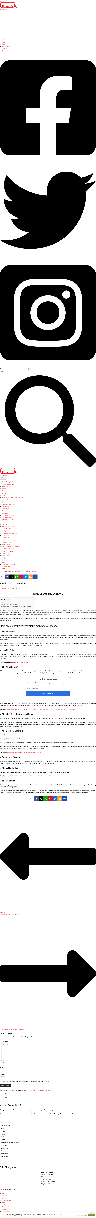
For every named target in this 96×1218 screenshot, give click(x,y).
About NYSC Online (8, 484)
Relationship (5, 1145)
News (51, 1172)
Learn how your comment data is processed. (38, 1090)
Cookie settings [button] (82, 1215)
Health (3, 1134)
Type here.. (4, 1041)
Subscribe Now (48, 693)
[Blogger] (30, 577)
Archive (4, 491)
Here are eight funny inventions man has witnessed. (17, 606)
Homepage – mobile (8, 526)
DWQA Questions (7, 517)
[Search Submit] (29, 369)
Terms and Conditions (8, 564)
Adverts (4, 44)
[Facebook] (48, 161)
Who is (43, 1181)
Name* (2, 1060)
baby (13, 643)
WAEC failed (5, 569)
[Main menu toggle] (3, 477)
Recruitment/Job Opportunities (10, 1142)
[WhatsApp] (16, 577)
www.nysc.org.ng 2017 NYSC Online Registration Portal (19, 571)
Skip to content (4, 1)
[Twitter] (48, 257)
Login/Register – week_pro (10, 533)
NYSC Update (5, 1137)
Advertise (5, 486)
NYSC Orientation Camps (9, 549)
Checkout (5, 499)
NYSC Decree (6, 544)
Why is (43, 1184)
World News (5, 1156)
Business (50, 1174)
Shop (3, 558)
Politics (3, 1140)
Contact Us (5, 51)
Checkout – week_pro (8, 504)
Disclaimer (5, 513)
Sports (3, 1151)
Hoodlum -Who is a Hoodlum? (20, 662)
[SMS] (25, 577)
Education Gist (5, 1126)
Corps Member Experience (10, 511)
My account (5, 535)
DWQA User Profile (7, 520)
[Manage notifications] (91, 1213)
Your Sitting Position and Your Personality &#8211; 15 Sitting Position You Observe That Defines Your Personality (41, 709)
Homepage (5, 524)
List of (43, 1174)
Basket (4, 493)
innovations (48, 611)
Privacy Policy (6, 46)
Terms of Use (6, 566)
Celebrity (3, 1123)
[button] (47, 678)
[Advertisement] (48, 24)
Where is (44, 1179)
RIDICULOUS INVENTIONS (9, 604)
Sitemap (4, 48)
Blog (3, 42)
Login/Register (6, 529)
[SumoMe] (35, 577)
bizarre (33, 618)
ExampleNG (3, 9)
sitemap (4, 562)
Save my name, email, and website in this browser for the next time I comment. (26, 1081)
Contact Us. (74, 1114)
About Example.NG (8, 482)
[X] (11, 577)
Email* (2, 1067)
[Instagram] (48, 366)
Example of (4, 1128)
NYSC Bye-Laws (7, 542)
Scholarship (4, 1148)
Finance (3, 1131)
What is (43, 1177)
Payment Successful (8, 551)
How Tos (44, 1172)
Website (2, 1074)
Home (4, 40)
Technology (4, 1153)
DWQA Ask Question (8, 515)
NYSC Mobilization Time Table (11, 546)
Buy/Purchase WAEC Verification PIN (13, 497)
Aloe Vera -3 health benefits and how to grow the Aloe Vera (24, 752)
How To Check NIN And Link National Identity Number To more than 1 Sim (29, 776)
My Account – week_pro (9, 540)
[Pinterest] (21, 577)
